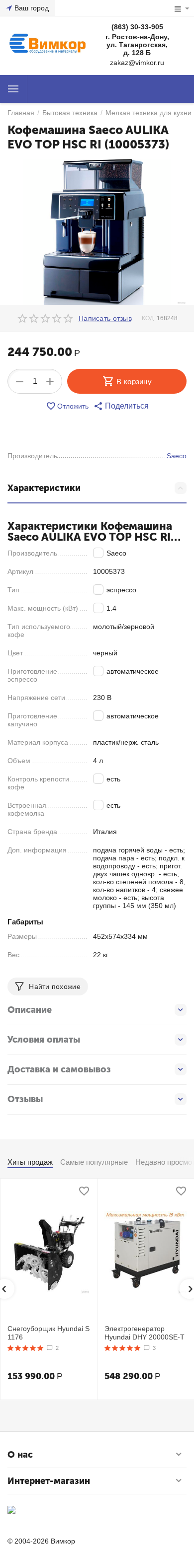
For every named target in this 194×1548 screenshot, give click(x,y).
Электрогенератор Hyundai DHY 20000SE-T (144, 1333)
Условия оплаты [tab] (43, 1039)
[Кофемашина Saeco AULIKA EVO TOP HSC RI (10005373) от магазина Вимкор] (97, 232)
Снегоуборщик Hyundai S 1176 (48, 1333)
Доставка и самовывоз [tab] (59, 1069)
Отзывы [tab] (25, 1099)
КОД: (148, 318)
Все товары (13, 89)
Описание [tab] (29, 1009)
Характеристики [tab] (44, 488)
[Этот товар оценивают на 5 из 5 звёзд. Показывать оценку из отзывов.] (25, 1348)
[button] (121, 406)
